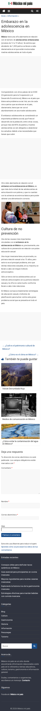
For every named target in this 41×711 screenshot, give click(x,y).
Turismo (4, 637)
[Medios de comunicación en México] (18, 395)
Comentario (6, 468)
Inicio (3, 16)
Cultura (4, 616)
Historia (4, 624)
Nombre (5, 501)
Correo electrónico (9, 515)
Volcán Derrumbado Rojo (13, 388)
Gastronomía (7, 620)
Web (3, 526)
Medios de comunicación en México (18, 419)
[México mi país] (3, 11)
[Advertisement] (20, 72)
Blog (3, 611)
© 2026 (13, 708)
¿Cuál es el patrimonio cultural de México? (18, 347)
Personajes (6, 632)
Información (12, 16)
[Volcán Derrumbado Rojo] (16, 364)
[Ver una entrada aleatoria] (37, 10)
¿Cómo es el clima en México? (24, 354)
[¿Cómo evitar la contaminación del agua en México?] (20, 425)
